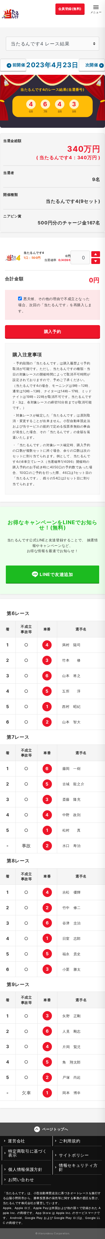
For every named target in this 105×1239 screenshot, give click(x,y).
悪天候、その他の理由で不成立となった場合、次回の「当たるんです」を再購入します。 (55, 305)
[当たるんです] (10, 14)
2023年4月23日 (52, 65)
